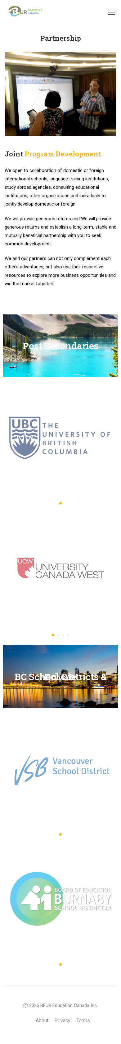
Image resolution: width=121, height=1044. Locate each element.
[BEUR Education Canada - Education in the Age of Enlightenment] (25, 12)
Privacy (62, 1020)
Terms (83, 1020)
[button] (60, 503)
